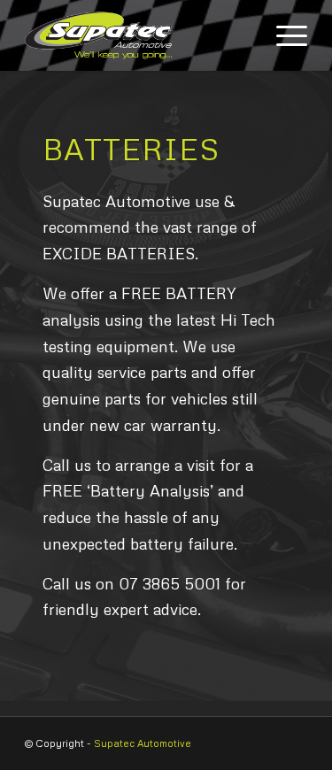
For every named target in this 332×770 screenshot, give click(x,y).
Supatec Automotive (142, 743)
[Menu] (283, 35)
